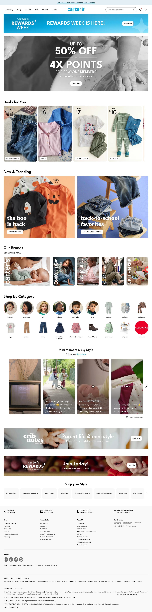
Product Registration (84, 542)
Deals (54, 9)
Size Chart (43, 529)
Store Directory (82, 545)
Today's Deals (45, 531)
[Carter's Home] (76, 9)
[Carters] (117, 523)
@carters (81, 354)
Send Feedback (28, 565)
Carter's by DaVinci (83, 539)
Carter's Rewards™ (46, 537)
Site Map (127, 581)
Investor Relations (46, 539)
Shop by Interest (137, 581)
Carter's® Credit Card (47, 534)
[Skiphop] (119, 526)
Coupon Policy (93, 581)
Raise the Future (82, 537)
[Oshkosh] (128, 523)
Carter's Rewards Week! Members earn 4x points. (76, 3)
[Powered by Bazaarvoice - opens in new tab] (134, 417)
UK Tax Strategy (117, 581)
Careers (79, 534)
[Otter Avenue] (131, 526)
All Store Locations (51, 565)
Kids (37, 9)
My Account (44, 523)
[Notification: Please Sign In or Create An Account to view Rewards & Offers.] (140, 9)
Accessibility (82, 581)
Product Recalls (104, 581)
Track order (7, 529)
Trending (9, 9)
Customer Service (10, 523)
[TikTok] (11, 559)
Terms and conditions (27, 581)
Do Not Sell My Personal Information (64, 581)
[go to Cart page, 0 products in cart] (145, 9)
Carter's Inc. (81, 523)
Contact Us (39, 565)
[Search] (134, 9)
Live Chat (7, 526)
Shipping (7, 537)
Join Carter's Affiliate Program (87, 531)
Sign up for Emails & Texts (12, 565)
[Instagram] (6, 559)
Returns (6, 531)
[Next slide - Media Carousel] (146, 385)
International (81, 529)
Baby (19, 9)
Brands (45, 9)
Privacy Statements (43, 581)
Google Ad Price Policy (11, 581)
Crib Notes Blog (82, 526)
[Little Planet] (137, 523)
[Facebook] (16, 559)
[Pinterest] (21, 559)
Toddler (28, 9)
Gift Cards (43, 526)
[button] (146, 134)
